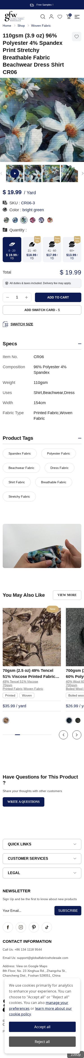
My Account (51, 16)
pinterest (34, 927)
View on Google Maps (31, 966)
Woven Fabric (41, 25)
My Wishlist (60, 16)
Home (7, 25)
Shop (21, 25)
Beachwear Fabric (21, 468)
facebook (8, 927)
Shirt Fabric (17, 482)
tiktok (47, 927)
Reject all (42, 1041)
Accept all (42, 1026)
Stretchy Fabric (19, 496)
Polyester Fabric (58, 453)
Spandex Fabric (20, 453)
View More (67, 595)
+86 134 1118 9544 (28, 949)
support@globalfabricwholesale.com (42, 958)
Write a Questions (23, 801)
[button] (83, 173)
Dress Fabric (59, 468)
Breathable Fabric (53, 482)
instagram (21, 927)
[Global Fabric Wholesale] (14, 16)
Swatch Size (22, 324)
